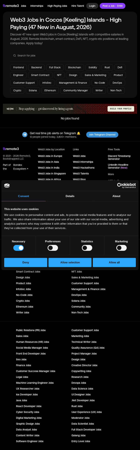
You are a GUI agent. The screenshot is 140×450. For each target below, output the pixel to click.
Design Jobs (23, 277)
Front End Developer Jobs (31, 353)
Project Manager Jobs (84, 353)
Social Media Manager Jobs (32, 347)
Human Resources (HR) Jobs (32, 341)
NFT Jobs (76, 271)
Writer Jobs (22, 312)
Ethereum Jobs (24, 306)
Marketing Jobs (80, 336)
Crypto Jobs (23, 300)
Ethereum (50, 90)
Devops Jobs (78, 382)
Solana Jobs (78, 300)
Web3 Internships (83, 161)
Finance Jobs (23, 365)
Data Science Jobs (82, 388)
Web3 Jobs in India (48, 167)
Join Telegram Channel (102, 134)
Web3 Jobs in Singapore (52, 173)
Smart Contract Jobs (28, 271)
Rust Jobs (77, 406)
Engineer (18, 75)
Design (73, 75)
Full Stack (55, 67)
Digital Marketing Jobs (29, 417)
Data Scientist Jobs (82, 423)
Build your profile (121, 109)
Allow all (114, 262)
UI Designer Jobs (81, 394)
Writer (99, 90)
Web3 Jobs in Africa (49, 179)
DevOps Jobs (79, 294)
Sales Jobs (22, 336)
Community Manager (75, 90)
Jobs (23, 5)
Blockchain (74, 67)
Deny (25, 262)
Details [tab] (70, 196)
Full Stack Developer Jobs (86, 429)
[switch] (53, 248)
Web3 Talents (81, 173)
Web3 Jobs (79, 156)
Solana (33, 90)
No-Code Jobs (24, 294)
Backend (36, 67)
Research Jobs (79, 376)
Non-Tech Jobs (80, 312)
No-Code (100, 82)
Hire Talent (77, 5)
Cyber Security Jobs (27, 412)
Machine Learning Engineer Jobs (35, 382)
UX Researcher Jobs (27, 388)
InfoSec (46, 82)
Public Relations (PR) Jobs (31, 330)
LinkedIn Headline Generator (118, 166)
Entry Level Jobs (80, 441)
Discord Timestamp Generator (119, 157)
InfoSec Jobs (23, 289)
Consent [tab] (23, 196)
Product (118, 75)
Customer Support (24, 82)
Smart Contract (40, 75)
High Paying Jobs (57, 5)
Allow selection (70, 262)
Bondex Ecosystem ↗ (20, 166)
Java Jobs (21, 400)
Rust (107, 67)
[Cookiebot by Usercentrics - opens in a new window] (120, 185)
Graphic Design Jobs (28, 423)
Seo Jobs (21, 359)
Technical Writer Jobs (83, 341)
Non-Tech (116, 90)
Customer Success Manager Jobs (35, 371)
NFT (59, 75)
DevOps (117, 82)
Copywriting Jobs (81, 371)
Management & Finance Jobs (88, 289)
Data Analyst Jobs (26, 429)
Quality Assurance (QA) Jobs (87, 347)
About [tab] (116, 196)
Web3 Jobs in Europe (50, 156)
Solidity (93, 67)
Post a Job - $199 (112, 5)
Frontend (18, 67)
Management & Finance (73, 82)
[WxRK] (10, 109)
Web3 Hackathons (83, 167)
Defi (120, 67)
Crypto (17, 90)
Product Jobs (23, 283)
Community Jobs (81, 306)
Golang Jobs (78, 435)
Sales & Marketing (95, 75)
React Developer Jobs (28, 406)
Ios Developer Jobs (27, 394)
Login (92, 5)
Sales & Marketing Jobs (85, 277)
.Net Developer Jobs (83, 400)
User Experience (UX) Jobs (86, 412)
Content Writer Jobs (27, 435)
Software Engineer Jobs (29, 441)
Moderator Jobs (80, 417)
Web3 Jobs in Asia (48, 161)
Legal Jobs (22, 376)
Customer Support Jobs (85, 283)
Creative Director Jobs (84, 365)
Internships (36, 5)
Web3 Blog (79, 179)
